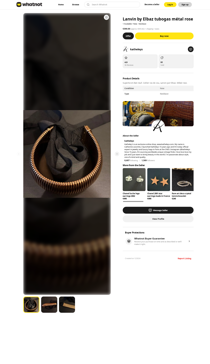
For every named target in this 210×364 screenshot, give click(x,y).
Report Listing (184, 258)
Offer (128, 36)
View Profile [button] (158, 219)
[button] (191, 49)
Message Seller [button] (160, 210)
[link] (61, 4)
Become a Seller (152, 4)
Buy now (164, 36)
